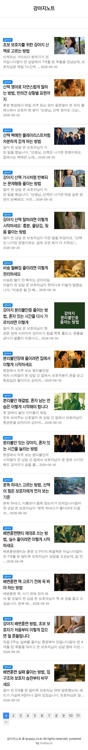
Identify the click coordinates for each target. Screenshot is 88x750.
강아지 (7, 39)
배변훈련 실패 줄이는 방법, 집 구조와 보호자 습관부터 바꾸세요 (26, 678)
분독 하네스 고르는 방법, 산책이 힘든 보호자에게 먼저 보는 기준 (26, 491)
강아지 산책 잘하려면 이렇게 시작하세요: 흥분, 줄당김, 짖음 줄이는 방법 (25, 225)
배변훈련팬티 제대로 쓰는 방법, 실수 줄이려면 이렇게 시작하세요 (26, 539)
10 (71, 715)
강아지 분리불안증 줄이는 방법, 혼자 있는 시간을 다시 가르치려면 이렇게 (25, 316)
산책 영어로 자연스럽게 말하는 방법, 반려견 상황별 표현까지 (26, 93)
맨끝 (6, 722)
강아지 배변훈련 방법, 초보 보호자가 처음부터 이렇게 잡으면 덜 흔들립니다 (26, 630)
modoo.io (46, 743)
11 (78, 715)
